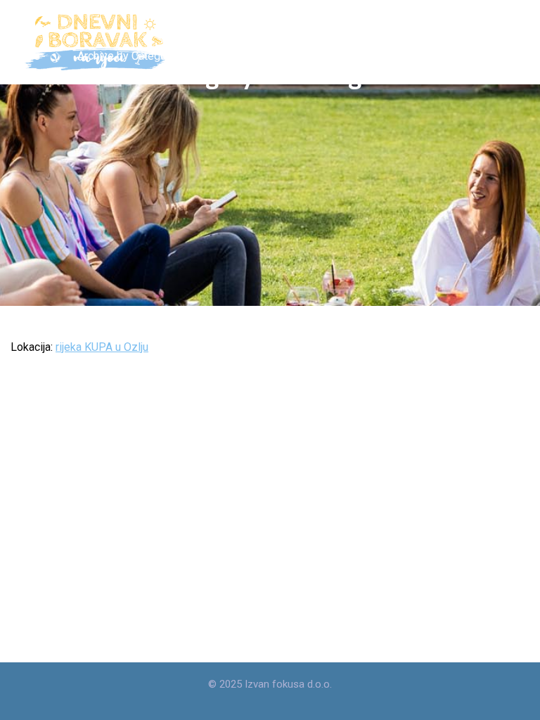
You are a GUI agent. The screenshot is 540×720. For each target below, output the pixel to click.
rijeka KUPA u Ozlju (102, 347)
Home (25, 56)
